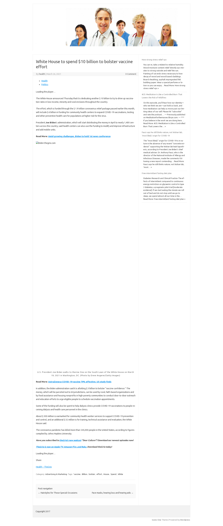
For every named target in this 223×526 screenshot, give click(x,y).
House (106, 474)
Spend (113, 474)
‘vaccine (76, 474)
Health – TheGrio (44, 467)
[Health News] (106, 45)
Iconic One (156, 520)
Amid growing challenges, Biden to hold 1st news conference (79, 136)
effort (99, 474)
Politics (44, 84)
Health (44, 81)
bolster (92, 474)
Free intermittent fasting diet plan (157, 173)
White (120, 474)
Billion (84, 474)
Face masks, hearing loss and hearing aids (112, 493)
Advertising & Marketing (56, 474)
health (42, 74)
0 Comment (130, 74)
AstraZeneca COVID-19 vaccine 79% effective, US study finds (79, 382)
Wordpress (185, 520)
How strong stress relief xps (154, 60)
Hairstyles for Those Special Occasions (57, 493)
